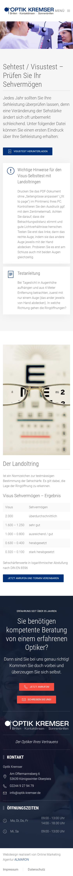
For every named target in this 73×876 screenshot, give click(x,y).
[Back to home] (29, 10)
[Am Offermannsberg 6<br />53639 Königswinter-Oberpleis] (5, 776)
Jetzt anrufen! (39, 686)
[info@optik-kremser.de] (5, 793)
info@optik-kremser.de (25, 793)
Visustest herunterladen (30, 151)
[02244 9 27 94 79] (5, 786)
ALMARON (21, 859)
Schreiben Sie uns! (39, 699)
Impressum (10, 869)
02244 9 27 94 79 (22, 786)
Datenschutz (36, 869)
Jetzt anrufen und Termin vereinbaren (33, 578)
